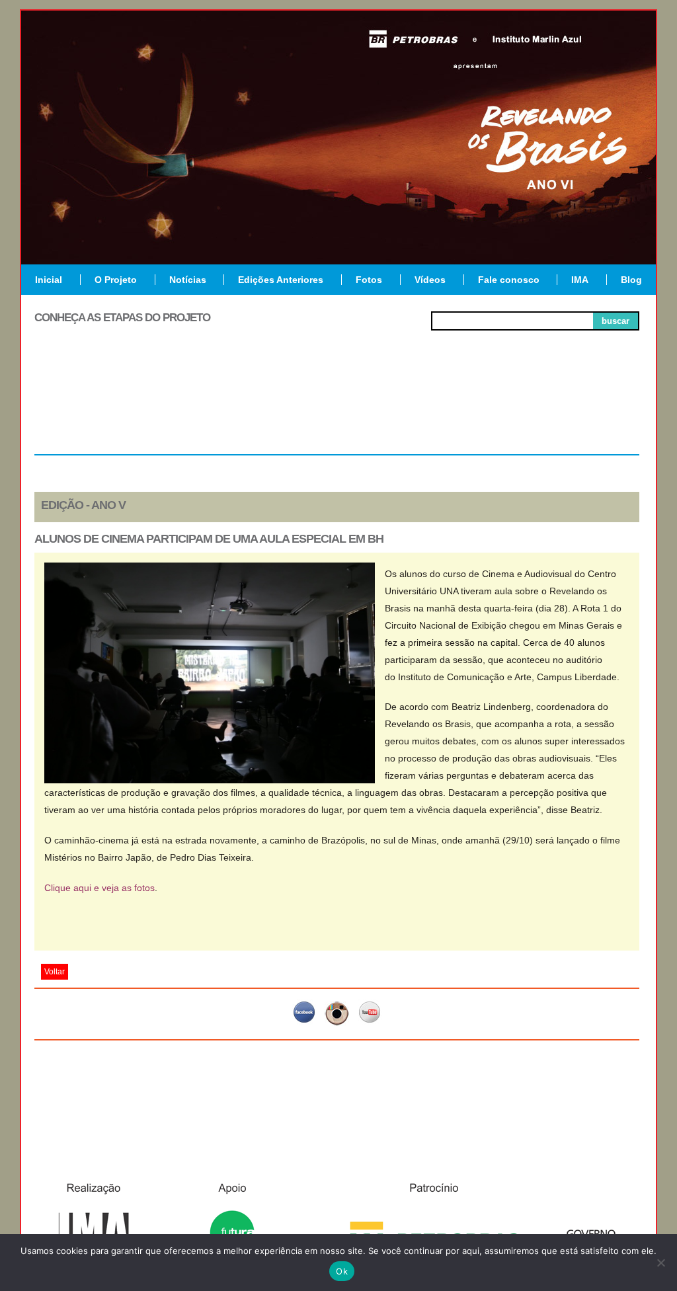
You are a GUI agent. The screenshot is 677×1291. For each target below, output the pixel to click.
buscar (615, 321)
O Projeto (116, 279)
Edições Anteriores (280, 279)
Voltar (54, 971)
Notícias (187, 279)
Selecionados (216, 406)
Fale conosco (508, 279)
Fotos (369, 279)
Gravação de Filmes (458, 411)
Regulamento (95, 406)
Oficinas (337, 406)
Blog (631, 279)
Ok (342, 1271)
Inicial (48, 279)
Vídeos (430, 279)
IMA (579, 279)
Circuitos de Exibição (578, 411)
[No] (660, 1262)
